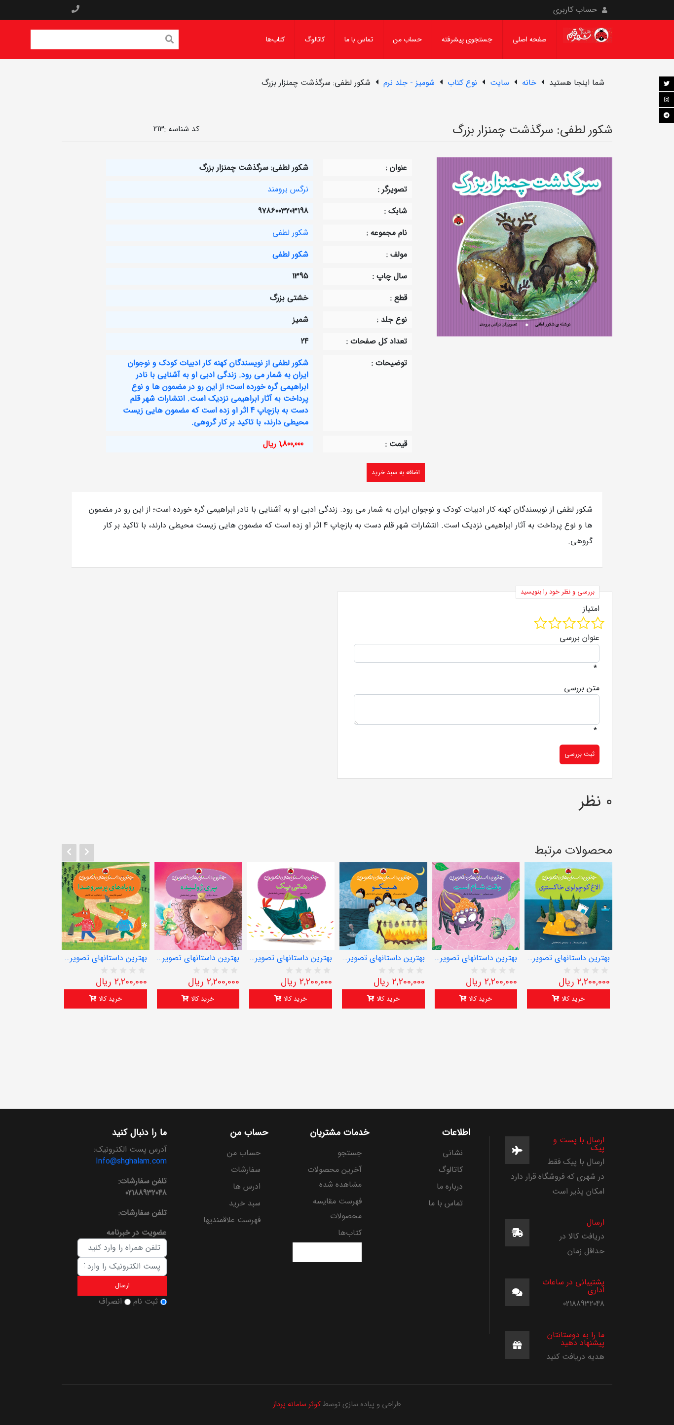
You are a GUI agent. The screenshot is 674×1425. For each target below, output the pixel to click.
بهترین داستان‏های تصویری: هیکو (383, 958)
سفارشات (245, 1169)
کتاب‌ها (275, 39)
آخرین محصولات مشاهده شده (334, 1177)
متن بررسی (581, 688)
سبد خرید (244, 1203)
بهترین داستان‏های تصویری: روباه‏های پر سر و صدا (105, 958)
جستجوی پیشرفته (467, 39)
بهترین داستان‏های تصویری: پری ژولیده (198, 958)
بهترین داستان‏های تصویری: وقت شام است (476, 958)
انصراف (110, 1302)
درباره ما (450, 1186)
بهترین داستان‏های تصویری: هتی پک (290, 958)
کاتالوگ (314, 39)
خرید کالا (109, 999)
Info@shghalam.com (131, 1161)
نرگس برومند (287, 189)
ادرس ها (246, 1186)
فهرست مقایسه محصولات (337, 1208)
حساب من (407, 39)
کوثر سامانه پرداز (297, 1404)
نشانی (453, 1153)
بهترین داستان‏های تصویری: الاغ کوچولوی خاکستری (568, 958)
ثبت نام (145, 1302)
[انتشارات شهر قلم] (587, 39)
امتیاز (591, 609)
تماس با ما (358, 39)
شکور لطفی (290, 232)
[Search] (170, 40)
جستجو (349, 1153)
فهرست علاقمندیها (231, 1220)
